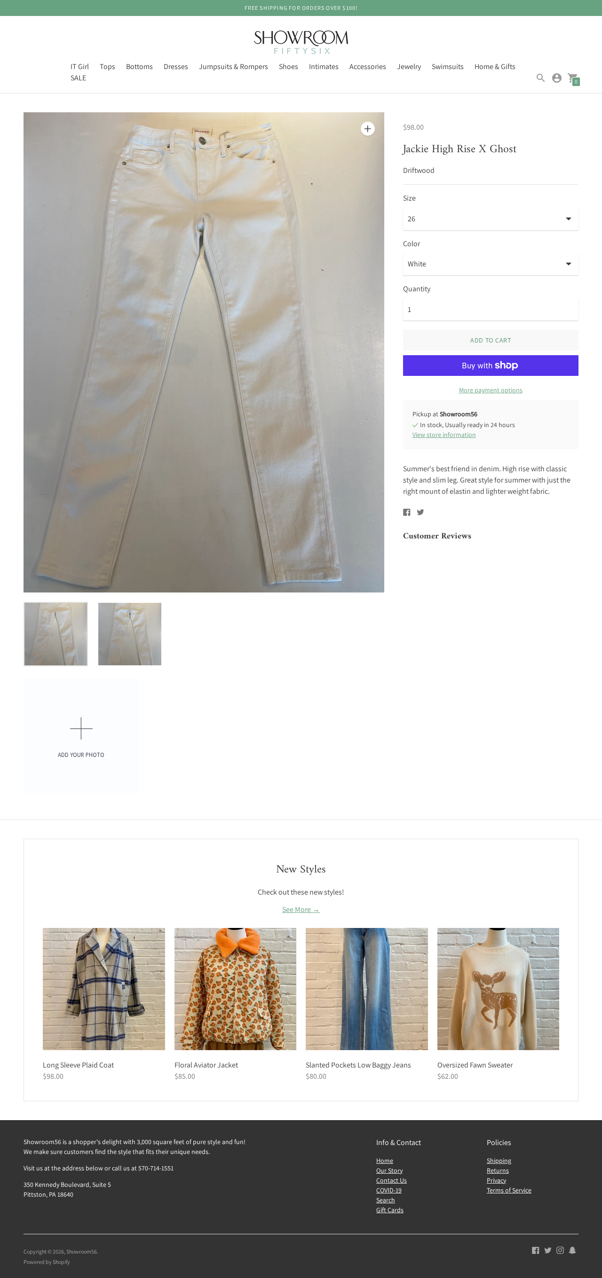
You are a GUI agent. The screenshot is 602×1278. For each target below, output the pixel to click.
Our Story (389, 1170)
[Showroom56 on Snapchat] (572, 1250)
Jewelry (409, 66)
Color (411, 244)
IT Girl (80, 66)
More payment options (491, 390)
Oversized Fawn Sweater (475, 1065)
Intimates (324, 66)
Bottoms (139, 66)
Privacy (496, 1180)
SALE (78, 78)
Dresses (176, 66)
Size (409, 198)
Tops (107, 66)
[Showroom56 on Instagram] (560, 1250)
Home (384, 1160)
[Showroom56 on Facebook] (535, 1250)
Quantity (416, 289)
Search (385, 1200)
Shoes (288, 66)
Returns (498, 1170)
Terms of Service (509, 1190)
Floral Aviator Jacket (206, 1065)
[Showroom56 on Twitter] (548, 1250)
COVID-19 (389, 1190)
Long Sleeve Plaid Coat (78, 1065)
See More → (301, 909)
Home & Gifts (495, 66)
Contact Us (391, 1180)
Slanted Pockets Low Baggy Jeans (358, 1065)
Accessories (367, 66)
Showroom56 (81, 1251)
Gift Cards (390, 1210)
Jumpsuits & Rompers (233, 66)
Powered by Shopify (47, 1261)
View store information (444, 434)
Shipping (499, 1160)
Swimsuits (448, 66)
